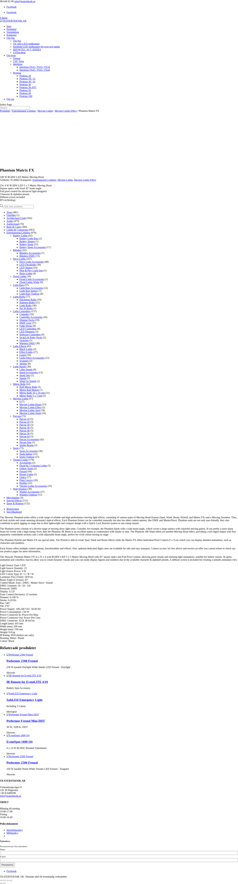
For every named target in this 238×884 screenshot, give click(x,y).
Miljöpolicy (12, 833)
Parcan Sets (25, 442)
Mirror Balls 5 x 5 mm (30, 395)
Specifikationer (14, 512)
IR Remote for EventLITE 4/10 (27, 682)
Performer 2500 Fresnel (22, 661)
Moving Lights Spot (29, 410)
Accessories (25, 462)
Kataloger (11, 35)
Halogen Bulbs (27, 302)
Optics (22, 477)
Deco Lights (19, 259)
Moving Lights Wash (30, 413)
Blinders (17, 250)
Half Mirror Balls (28, 387)
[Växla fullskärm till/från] (4, 880)
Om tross (11, 55)
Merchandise (13, 497)
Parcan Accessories (29, 439)
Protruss (17, 72)
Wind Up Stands (27, 381)
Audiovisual (12, 224)
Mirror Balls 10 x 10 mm (32, 392)
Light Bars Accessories (31, 288)
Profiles (23, 483)
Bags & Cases (13, 226)
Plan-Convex (26, 480)
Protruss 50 (25, 90)
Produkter (11, 29)
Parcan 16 (24, 419)
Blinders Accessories (30, 253)
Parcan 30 (24, 424)
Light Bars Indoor (28, 291)
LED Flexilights (27, 264)
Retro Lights (25, 273)
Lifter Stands (26, 369)
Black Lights (26, 349)
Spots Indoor (26, 454)
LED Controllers (28, 328)
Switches (24, 340)
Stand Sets (24, 375)
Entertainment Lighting (24, 111)
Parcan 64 (24, 436)
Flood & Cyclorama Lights (33, 465)
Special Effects (14, 500)
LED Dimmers (27, 331)
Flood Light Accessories (31, 279)
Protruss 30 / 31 (27, 78)
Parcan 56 (24, 433)
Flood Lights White (29, 282)
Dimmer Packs (26, 320)
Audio (9, 221)
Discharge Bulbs (27, 299)
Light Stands (19, 366)
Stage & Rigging (15, 503)
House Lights (26, 474)
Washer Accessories (29, 491)
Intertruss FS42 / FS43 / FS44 (34, 70)
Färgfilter (11, 215)
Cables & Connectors (17, 229)
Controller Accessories (30, 317)
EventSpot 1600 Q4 (19, 741)
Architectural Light (16, 218)
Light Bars (18, 285)
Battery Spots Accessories (32, 247)
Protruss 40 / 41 (27, 81)
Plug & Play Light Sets (31, 270)
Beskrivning (12, 509)
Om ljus (10, 38)
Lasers (22, 355)
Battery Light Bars (28, 238)
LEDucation (19, 52)
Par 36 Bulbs (26, 308)
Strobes (23, 363)
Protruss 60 (25, 93)
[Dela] (7, 880)
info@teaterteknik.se (10, 796)
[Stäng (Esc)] (11, 880)
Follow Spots (26, 468)
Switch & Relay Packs (30, 337)
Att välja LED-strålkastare (26, 43)
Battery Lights (20, 235)
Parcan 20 (24, 422)
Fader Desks (25, 325)
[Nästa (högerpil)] (4, 883)
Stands (22, 378)
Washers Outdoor (28, 494)
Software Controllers (30, 334)
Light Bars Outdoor (29, 293)
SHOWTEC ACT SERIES (27, 49)
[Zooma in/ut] (1, 880)
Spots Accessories (28, 451)
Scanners (24, 360)
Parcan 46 (24, 430)
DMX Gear (25, 323)
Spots (16, 448)
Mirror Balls (19, 384)
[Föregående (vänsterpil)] (1, 883)
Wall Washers (20, 489)
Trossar (16, 58)
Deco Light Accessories (31, 261)
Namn (2, 849)
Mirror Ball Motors (29, 390)
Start (8, 26)
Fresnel (23, 471)
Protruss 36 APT (27, 87)
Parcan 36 (24, 427)
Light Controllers (21, 311)
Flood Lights (19, 276)
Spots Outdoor (26, 457)
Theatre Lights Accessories (33, 486)
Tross (9, 212)
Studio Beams (26, 445)
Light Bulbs (19, 296)
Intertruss (17, 64)
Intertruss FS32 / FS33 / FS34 (34, 67)
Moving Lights (45, 111)
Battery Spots (26, 244)
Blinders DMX (27, 256)
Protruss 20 (25, 75)
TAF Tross (18, 61)
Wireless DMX (27, 343)
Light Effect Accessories (31, 358)
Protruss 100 (25, 96)
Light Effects (19, 346)
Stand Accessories (28, 372)
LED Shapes (26, 267)
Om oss (10, 99)
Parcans (17, 416)
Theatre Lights (20, 459)
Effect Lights (26, 352)
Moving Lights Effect (66, 111)
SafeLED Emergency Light (24, 700)
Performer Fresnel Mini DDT (25, 721)
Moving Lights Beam (30, 404)
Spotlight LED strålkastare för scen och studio (36, 46)
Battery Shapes (27, 241)
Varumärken (12, 32)
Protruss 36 (25, 84)
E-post (3, 857)
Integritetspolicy (14, 830)
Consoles (24, 314)
